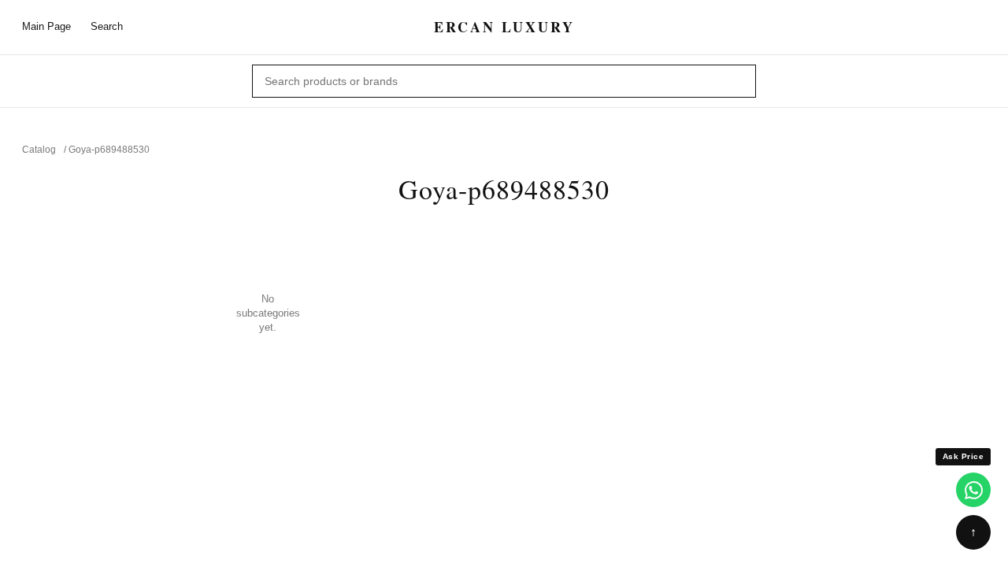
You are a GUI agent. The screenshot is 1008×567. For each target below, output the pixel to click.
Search (107, 26)
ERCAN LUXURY (504, 27)
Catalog (39, 149)
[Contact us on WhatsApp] (973, 489)
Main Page (46, 26)
